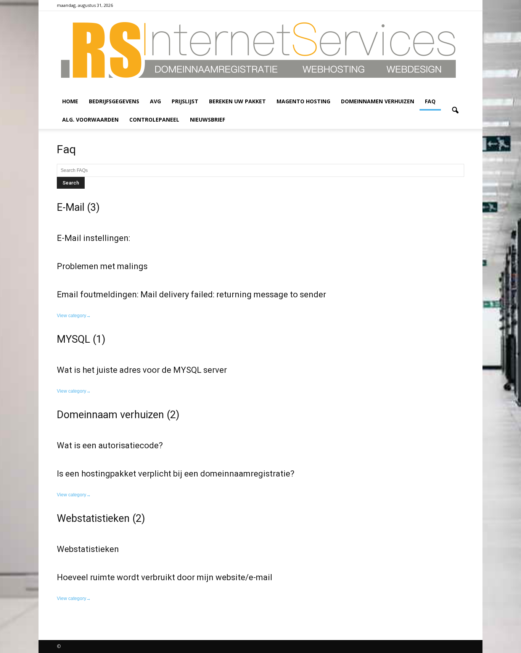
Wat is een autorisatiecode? (110, 445)
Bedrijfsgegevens (114, 101)
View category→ (74, 315)
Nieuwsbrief (207, 119)
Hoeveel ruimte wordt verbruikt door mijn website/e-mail (164, 577)
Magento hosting (303, 101)
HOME (70, 101)
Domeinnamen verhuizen (377, 101)
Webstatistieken (88, 549)
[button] (455, 110)
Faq (430, 101)
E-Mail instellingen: (93, 238)
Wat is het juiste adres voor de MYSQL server (142, 370)
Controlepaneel (154, 119)
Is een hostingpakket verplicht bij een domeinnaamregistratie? (175, 473)
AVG (155, 101)
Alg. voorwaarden (90, 119)
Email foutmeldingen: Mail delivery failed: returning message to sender (191, 294)
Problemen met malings (102, 266)
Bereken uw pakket (237, 101)
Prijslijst (185, 101)
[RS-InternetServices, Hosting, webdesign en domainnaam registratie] (260, 51)
